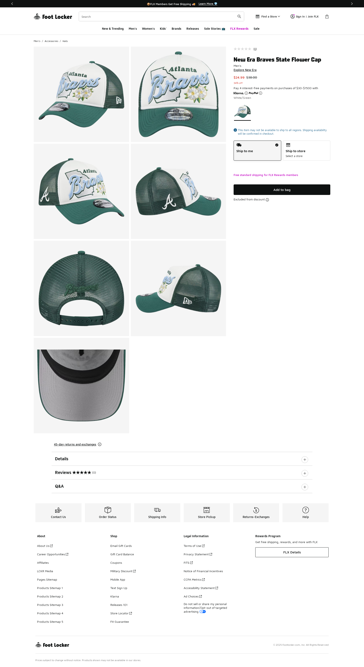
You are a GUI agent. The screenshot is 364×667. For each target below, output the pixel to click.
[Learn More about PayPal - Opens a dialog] (260, 93)
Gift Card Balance (122, 554)
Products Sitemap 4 (50, 613)
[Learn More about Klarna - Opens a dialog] (246, 93)
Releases (192, 28)
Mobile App (117, 579)
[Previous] (12, 3)
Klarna (114, 596)
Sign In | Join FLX (307, 16)
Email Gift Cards (121, 546)
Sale (257, 28)
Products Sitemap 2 (50, 596)
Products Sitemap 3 (50, 605)
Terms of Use (192, 546)
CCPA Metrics (192, 579)
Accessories (51, 41)
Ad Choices (191, 596)
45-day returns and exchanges (75, 444)
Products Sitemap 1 (50, 588)
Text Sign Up (118, 588)
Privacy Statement (196, 554)
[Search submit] (239, 16)
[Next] (352, 3)
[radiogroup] (282, 151)
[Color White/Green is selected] (242, 111)
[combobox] (161, 16)
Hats (65, 41)
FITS (186, 562)
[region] (182, 3)
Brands (176, 28)
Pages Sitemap (47, 579)
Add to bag (281, 190)
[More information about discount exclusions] (267, 199)
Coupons (116, 562)
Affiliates (43, 562)
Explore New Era (245, 70)
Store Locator (119, 613)
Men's (133, 28)
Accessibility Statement (199, 588)
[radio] (257, 151)
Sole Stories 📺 (214, 28)
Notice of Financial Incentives (203, 571)
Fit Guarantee (119, 621)
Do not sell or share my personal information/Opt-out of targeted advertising (205, 607)
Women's (148, 28)
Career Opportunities (51, 554)
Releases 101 (118, 605)
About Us (43, 546)
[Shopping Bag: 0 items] (327, 16)
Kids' (163, 28)
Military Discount (121, 571)
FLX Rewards (239, 28)
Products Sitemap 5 (50, 621)
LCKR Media (45, 571)
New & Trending (113, 28)
